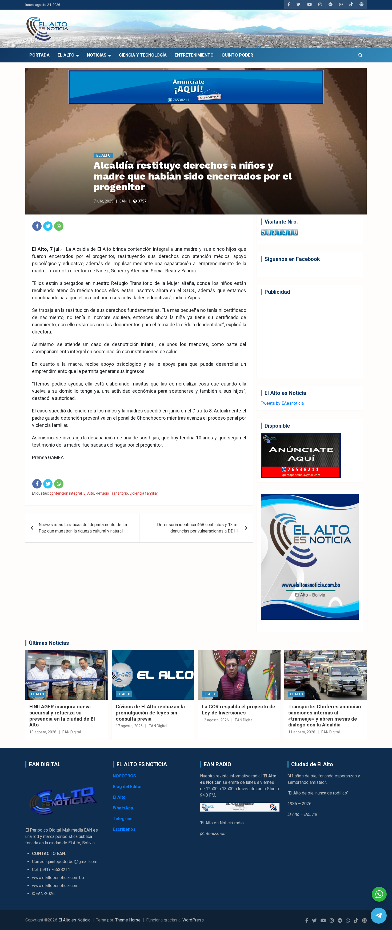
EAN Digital (71, 732)
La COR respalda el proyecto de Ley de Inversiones (238, 710)
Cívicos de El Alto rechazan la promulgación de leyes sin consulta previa (150, 713)
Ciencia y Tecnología (143, 55)
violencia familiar (144, 493)
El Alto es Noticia (74, 920)
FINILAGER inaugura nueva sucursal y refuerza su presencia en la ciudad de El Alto (62, 716)
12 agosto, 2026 (215, 720)
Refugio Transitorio (112, 493)
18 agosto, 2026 (42, 732)
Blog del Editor (127, 786)
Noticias (96, 55)
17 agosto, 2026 (129, 726)
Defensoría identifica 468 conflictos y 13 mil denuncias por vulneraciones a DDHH (198, 528)
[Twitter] (48, 226)
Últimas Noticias (49, 643)
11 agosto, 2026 (301, 732)
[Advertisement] (310, 336)
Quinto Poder (237, 55)
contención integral (66, 493)
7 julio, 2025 (103, 201)
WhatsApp (123, 807)
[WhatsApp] (58, 226)
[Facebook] (37, 226)
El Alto (66, 55)
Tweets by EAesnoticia (282, 403)
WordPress (193, 920)
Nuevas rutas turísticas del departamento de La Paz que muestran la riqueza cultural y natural (83, 528)
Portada (39, 55)
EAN (123, 201)
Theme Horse (128, 920)
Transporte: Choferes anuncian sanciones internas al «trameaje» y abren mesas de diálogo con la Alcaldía (324, 716)
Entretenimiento (194, 55)
